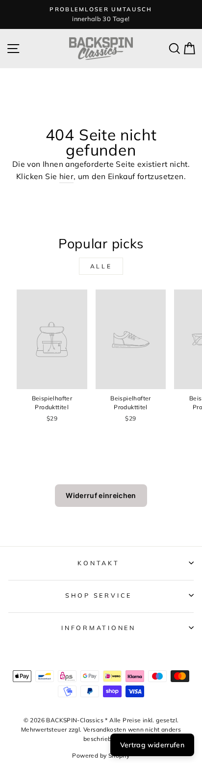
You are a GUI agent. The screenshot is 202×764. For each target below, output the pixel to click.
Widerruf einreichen (101, 495)
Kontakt (98, 563)
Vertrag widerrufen (152, 744)
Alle (101, 266)
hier (66, 176)
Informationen (98, 628)
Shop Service (98, 595)
